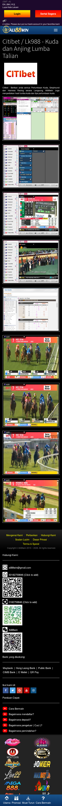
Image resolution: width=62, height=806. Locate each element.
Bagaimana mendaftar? (21, 714)
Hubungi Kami (48, 535)
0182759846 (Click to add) (23, 602)
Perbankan (32, 535)
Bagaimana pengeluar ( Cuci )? (25, 725)
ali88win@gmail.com (20, 567)
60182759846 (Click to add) (23, 574)
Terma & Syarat (31, 543)
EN (3, 4)
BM (8, 4)
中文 (13, 4)
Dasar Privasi (40, 539)
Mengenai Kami (14, 535)
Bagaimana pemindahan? (22, 730)
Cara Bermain (16, 708)
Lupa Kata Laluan (10, 7)
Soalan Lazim (22, 539)
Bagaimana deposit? (20, 719)
